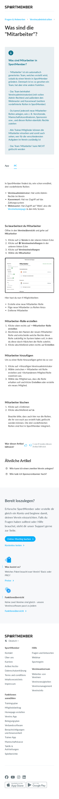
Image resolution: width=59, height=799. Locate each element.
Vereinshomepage (17, 209)
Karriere (9, 661)
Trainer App (10, 737)
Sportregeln (37, 661)
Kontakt (9, 653)
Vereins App (11, 716)
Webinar (36, 657)
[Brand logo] (19, 7)
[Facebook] (6, 777)
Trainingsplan (11, 703)
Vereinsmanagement (42, 686)
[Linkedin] (24, 777)
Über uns (9, 657)
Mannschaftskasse (14, 741)
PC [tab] (15, 165)
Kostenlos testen (13, 545)
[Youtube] (13, 777)
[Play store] (36, 785)
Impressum (10, 683)
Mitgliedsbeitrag (13, 707)
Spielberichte (11, 753)
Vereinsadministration (41, 19)
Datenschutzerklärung (15, 670)
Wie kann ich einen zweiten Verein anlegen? (32, 468)
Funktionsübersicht (14, 611)
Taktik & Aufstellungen (12, 748)
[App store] (15, 785)
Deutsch (13, 640)
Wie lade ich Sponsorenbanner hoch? (28, 474)
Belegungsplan (12, 721)
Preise (8, 580)
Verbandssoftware (14, 725)
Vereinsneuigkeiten (41, 681)
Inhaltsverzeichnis (14, 679)
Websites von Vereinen (39, 675)
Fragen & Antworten (15, 19)
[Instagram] (18, 777)
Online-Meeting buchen (19, 539)
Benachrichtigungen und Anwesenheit (14, 731)
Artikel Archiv (11, 666)
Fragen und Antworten (43, 653)
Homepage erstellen (15, 712)
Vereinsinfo (37, 690)
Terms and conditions (15, 675)
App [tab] (7, 165)
